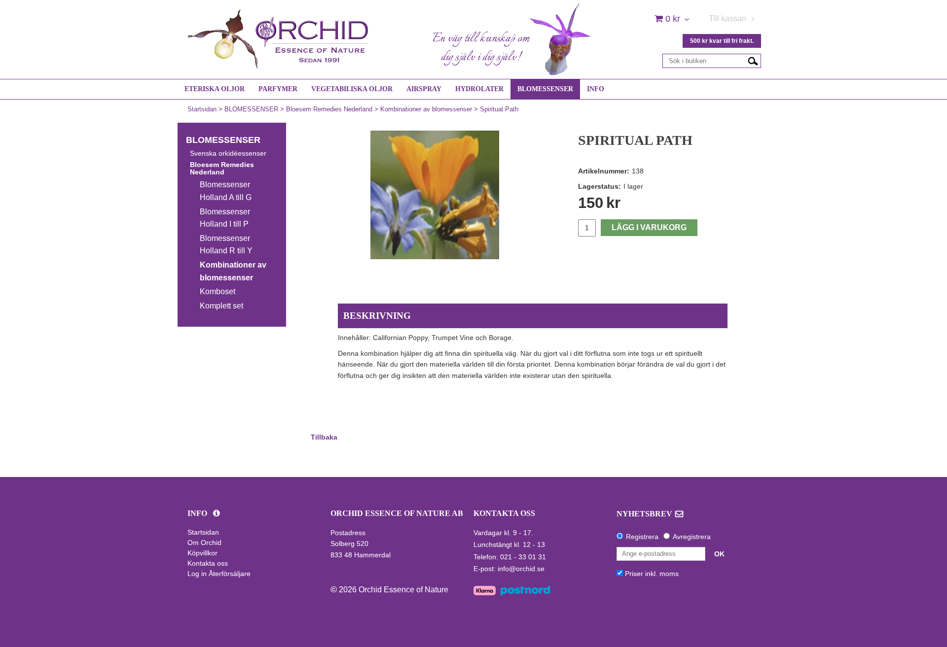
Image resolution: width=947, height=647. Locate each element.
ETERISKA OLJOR (214, 89)
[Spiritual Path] (434, 195)
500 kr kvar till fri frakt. (722, 40)
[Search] (753, 61)
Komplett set (221, 306)
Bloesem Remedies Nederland (329, 109)
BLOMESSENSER (545, 89)
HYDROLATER (479, 89)
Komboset (217, 291)
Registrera (642, 537)
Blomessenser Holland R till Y (226, 244)
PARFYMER (277, 89)
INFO (595, 89)
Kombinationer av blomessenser (426, 109)
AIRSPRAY (423, 89)
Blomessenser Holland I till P (225, 218)
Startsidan (202, 109)
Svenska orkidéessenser (228, 153)
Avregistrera (692, 537)
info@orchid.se (521, 569)
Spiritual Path (499, 109)
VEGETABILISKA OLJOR (352, 89)
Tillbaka (324, 437)
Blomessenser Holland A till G (226, 191)
